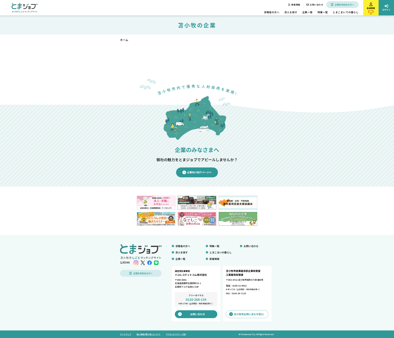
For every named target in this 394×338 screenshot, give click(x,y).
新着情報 (295, 4)
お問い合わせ (316, 4)
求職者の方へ (271, 12)
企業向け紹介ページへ (199, 172)
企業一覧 (307, 12)
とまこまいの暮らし (220, 252)
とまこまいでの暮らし (346, 12)
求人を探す (290, 12)
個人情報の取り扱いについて (149, 334)
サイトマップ (125, 334)
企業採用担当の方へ (344, 4)
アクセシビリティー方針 (176, 334)
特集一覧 (323, 12)
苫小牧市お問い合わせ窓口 (248, 314)
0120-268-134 (196, 299)
